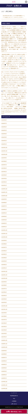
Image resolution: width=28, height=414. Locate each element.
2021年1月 (4, 336)
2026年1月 (4, 144)
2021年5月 (4, 326)
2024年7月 (4, 206)
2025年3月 (4, 178)
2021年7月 (4, 319)
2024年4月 (4, 216)
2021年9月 (4, 312)
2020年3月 (4, 371)
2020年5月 (4, 364)
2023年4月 (4, 257)
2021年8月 (4, 316)
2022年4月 (4, 299)
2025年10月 (4, 154)
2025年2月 (4, 182)
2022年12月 (4, 271)
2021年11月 (4, 309)
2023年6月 (4, 250)
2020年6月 (4, 361)
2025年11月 (4, 151)
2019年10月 (4, 388)
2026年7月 (4, 123)
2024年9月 (4, 199)
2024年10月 (4, 195)
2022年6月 (4, 292)
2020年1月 (4, 378)
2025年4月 (4, 175)
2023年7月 (4, 247)
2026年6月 (4, 126)
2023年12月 (4, 230)
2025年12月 (4, 147)
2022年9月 (4, 281)
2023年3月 (4, 261)
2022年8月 (4, 285)
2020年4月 (4, 367)
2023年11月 (4, 233)
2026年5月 (4, 130)
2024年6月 (4, 209)
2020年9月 (4, 350)
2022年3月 (4, 302)
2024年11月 (4, 192)
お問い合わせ (14, 403)
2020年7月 (4, 357)
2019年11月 (4, 385)
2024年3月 (4, 219)
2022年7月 (4, 288)
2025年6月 (4, 168)
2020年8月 (4, 354)
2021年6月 (4, 323)
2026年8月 (4, 120)
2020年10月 (4, 347)
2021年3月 (4, 333)
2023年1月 (4, 268)
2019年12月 (4, 381)
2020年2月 (4, 374)
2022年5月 (4, 295)
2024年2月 (4, 223)
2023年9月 (4, 240)
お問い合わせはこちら (14, 411)
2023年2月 (4, 264)
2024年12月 (4, 188)
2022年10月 (4, 278)
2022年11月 (4, 275)
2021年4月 (4, 330)
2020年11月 (4, 343)
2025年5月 (4, 171)
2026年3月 (4, 137)
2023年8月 (4, 243)
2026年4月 (4, 133)
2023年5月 (4, 254)
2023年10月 (4, 237)
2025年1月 (4, 185)
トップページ (14, 393)
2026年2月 (4, 140)
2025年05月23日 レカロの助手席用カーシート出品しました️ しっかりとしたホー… (14, 16)
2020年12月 (4, 340)
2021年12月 (4, 305)
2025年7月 (4, 164)
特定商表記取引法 (14, 395)
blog (14, 398)
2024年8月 (4, 202)
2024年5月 (4, 213)
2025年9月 (4, 157)
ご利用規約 (14, 401)
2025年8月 (4, 161)
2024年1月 (4, 226)
